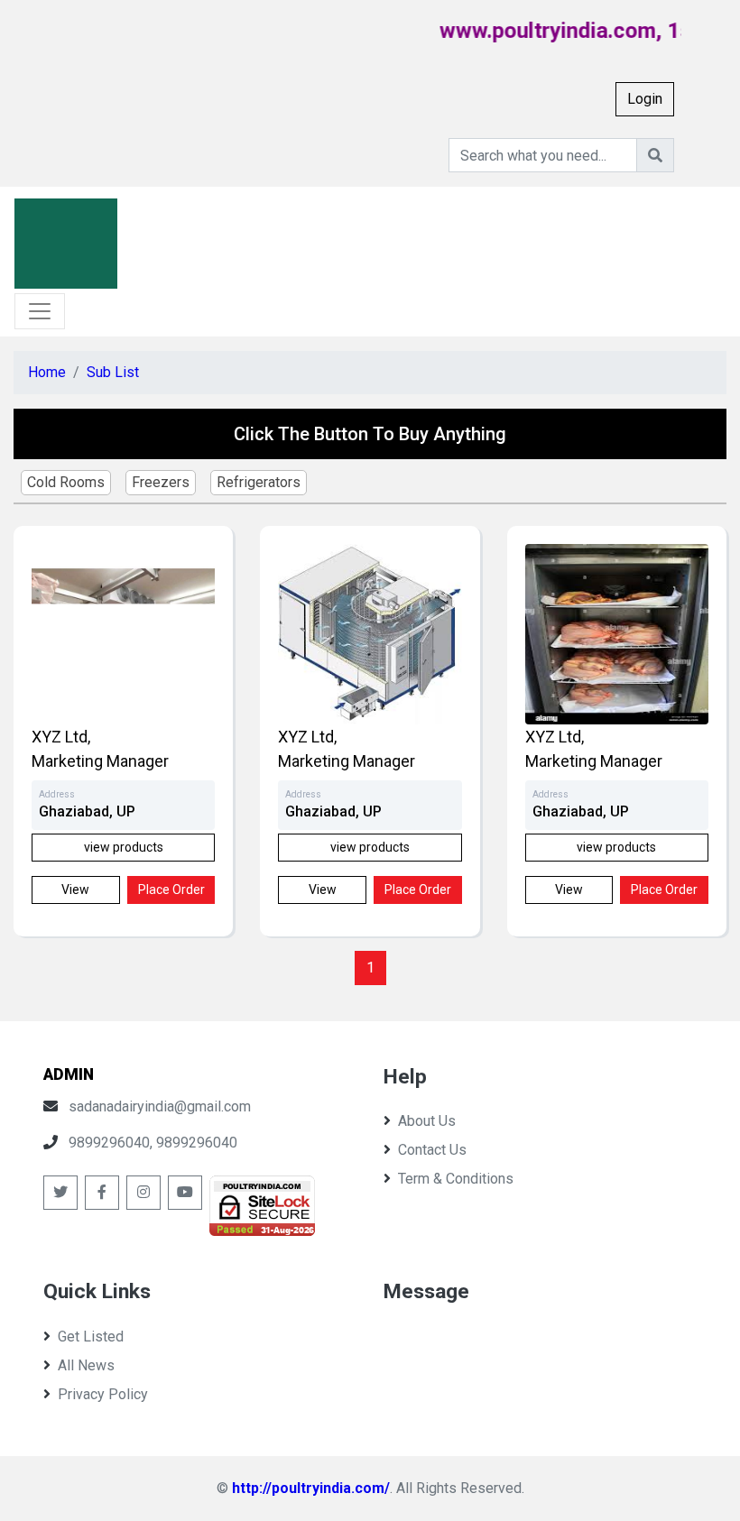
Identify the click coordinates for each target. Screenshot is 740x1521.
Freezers (161, 482)
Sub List (113, 372)
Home (47, 372)
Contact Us (432, 1149)
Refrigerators (259, 482)
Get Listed (91, 1336)
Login (644, 98)
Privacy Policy (103, 1394)
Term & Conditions (455, 1178)
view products (123, 847)
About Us (427, 1120)
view (75, 889)
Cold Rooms (66, 482)
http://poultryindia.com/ (311, 1488)
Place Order (171, 889)
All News (86, 1365)
